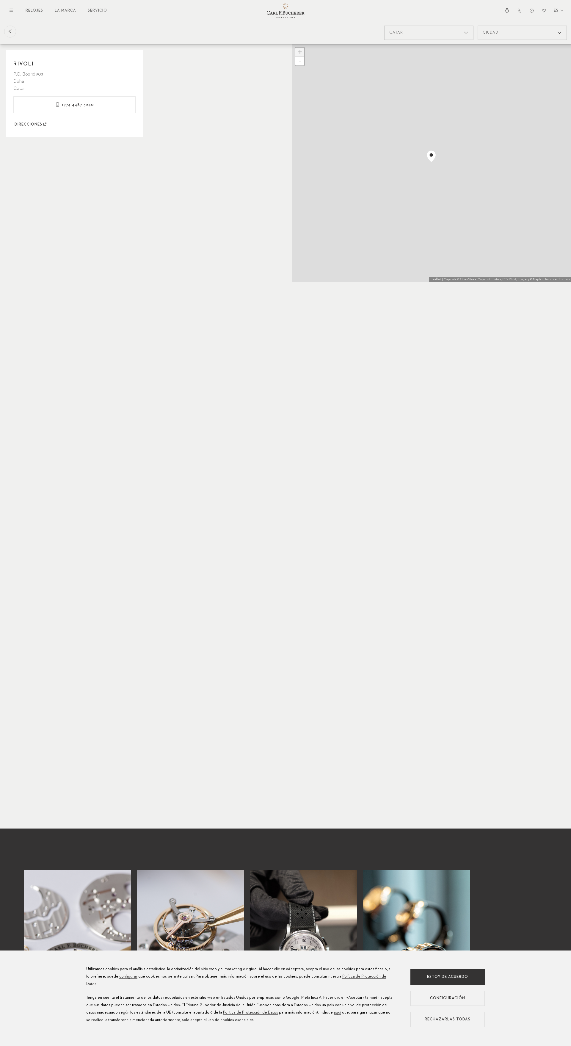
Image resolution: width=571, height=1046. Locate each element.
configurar (128, 976)
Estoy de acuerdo (447, 977)
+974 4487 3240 (78, 105)
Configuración (447, 998)
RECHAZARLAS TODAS (447, 1019)
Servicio (97, 10)
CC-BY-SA (509, 279)
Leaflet (436, 279)
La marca (65, 10)
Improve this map (557, 279)
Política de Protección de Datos (250, 1012)
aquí (337, 1012)
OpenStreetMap (472, 279)
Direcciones (28, 124)
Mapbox (538, 279)
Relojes (34, 10)
